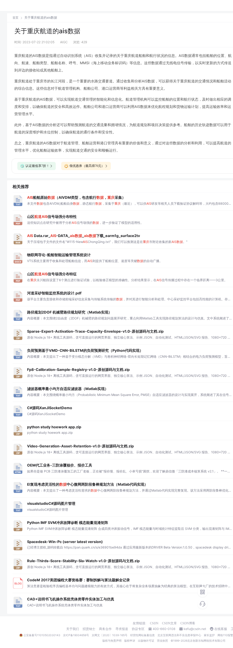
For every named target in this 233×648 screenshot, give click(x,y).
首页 (15, 17)
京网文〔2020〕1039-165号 (109, 635)
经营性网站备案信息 (142, 635)
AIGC (64, 42)
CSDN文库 (169, 623)
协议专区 (138, 629)
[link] (15, 17)
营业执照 (162, 640)
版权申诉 (129, 640)
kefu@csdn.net (195, 629)
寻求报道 (121, 629)
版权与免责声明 (112, 640)
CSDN (154, 623)
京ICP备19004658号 (76, 635)
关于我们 (72, 629)
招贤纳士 (89, 629)
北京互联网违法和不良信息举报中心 (179, 635)
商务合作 (105, 629)
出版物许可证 (146, 640)
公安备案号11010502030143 (41, 635)
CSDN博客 (187, 623)
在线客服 (220, 629)
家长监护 (209, 635)
